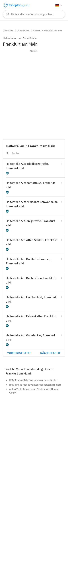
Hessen (36, 30)
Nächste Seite (50, 353)
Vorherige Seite (19, 353)
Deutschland (23, 30)
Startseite (8, 30)
